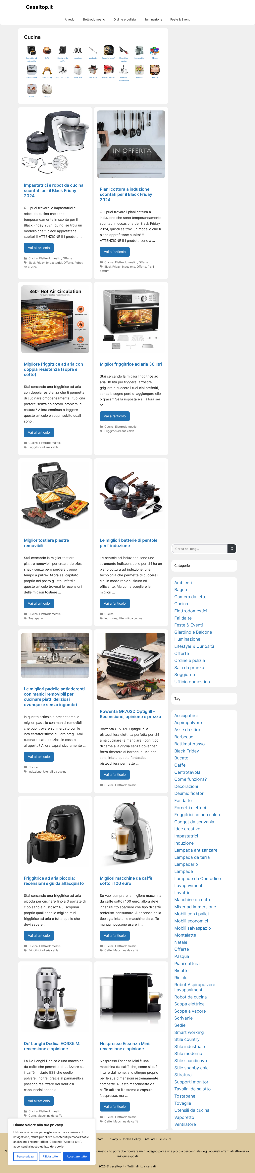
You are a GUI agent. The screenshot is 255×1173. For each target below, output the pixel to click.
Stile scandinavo (190, 1060)
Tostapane (35, 618)
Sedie (179, 1025)
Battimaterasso (189, 743)
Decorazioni (186, 786)
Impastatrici (54, 262)
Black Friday (36, 262)
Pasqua (181, 956)
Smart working (189, 1032)
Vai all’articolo (41, 249)
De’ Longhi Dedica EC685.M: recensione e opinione (52, 1046)
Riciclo (180, 977)
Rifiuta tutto (50, 1156)
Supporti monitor (191, 1081)
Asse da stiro (187, 729)
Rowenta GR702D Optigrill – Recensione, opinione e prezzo (130, 714)
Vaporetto (184, 1117)
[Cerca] (232, 548)
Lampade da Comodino (197, 878)
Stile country (187, 1039)
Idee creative (187, 828)
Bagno (180, 589)
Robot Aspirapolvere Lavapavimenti (194, 987)
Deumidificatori (189, 793)
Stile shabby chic (191, 1067)
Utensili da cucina (130, 618)
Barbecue (183, 736)
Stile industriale (189, 1046)
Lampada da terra (192, 857)
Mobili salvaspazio (192, 928)
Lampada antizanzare (195, 850)
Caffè (108, 950)
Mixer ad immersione (195, 906)
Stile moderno (188, 1053)
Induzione (128, 266)
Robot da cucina (190, 996)
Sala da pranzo (189, 667)
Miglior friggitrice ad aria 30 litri (131, 364)
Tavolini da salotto (192, 1088)
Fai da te (183, 618)
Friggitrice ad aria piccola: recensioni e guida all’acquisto (54, 881)
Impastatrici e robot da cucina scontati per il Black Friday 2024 (53, 190)
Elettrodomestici (94, 19)
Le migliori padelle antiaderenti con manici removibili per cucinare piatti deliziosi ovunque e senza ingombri (54, 696)
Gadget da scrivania (194, 821)
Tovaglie (182, 1103)
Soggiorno (184, 674)
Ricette (181, 970)
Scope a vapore (190, 1011)
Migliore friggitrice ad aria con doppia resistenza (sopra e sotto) (53, 369)
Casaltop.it (39, 7)
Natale (180, 942)
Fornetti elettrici (190, 807)
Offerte (67, 258)
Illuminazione (153, 19)
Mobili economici (191, 920)
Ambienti (183, 582)
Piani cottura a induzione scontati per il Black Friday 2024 (126, 194)
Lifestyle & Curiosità (194, 646)
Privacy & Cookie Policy (124, 1139)
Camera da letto (190, 596)
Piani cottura (187, 963)
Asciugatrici (186, 715)
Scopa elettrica (189, 1003)
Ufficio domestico (192, 681)
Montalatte (185, 935)
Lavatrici (182, 892)
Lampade (183, 871)
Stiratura (183, 1074)
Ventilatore (185, 1124)
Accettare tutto (77, 1156)
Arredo (70, 19)
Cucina (33, 258)
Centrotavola (187, 772)
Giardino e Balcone (193, 632)
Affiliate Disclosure (158, 1139)
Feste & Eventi (180, 19)
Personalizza (25, 1156)
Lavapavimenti (188, 885)
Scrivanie (183, 1018)
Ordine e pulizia (125, 19)
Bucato (181, 757)
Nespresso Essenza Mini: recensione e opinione (125, 1046)
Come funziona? (190, 779)
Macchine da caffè (125, 950)
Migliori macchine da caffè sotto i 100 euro (126, 881)
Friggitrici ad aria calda (43, 447)
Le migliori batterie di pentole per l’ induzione (128, 543)
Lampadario (186, 864)
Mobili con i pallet (191, 913)
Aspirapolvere (188, 722)
